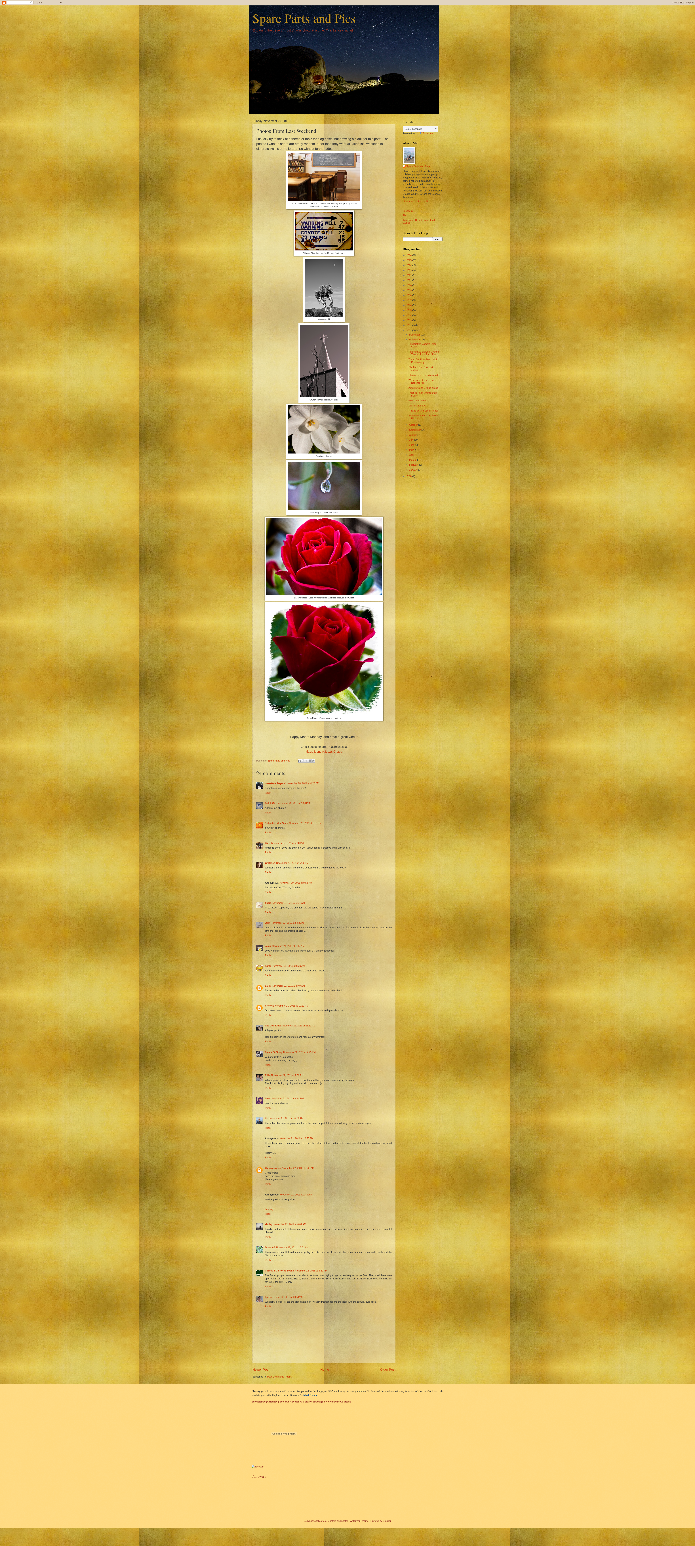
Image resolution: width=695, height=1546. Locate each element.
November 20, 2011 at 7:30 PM (292, 863)
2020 (409, 285)
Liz (266, 1118)
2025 (409, 260)
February (414, 464)
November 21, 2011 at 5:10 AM (288, 946)
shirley (269, 1224)
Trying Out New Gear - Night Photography (423, 361)
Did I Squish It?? (417, 405)
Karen (268, 966)
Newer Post (260, 1369)
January (413, 470)
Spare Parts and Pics (304, 17)
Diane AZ (270, 1247)
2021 (409, 280)
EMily (268, 985)
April (412, 455)
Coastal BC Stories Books (279, 1270)
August (413, 435)
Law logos (270, 1209)
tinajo (268, 903)
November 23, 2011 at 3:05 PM (285, 1297)
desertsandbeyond (275, 783)
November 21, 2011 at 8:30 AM (289, 966)
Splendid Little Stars (276, 823)
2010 (409, 476)
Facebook (408, 211)
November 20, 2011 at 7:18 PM (287, 843)
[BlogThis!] (303, 761)
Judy (267, 922)
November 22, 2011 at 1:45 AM (298, 1168)
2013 (409, 320)
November (415, 339)
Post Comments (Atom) (279, 1376)
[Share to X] (306, 761)
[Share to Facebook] (310, 761)
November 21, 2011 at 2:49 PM (299, 1052)
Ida (266, 1297)
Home (324, 1369)
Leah (267, 1098)
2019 (409, 290)
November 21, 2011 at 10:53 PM (296, 1138)
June (412, 445)
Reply (268, 792)
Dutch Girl (270, 803)
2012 (409, 325)
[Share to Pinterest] (313, 761)
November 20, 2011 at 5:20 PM (293, 803)
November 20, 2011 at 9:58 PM (296, 882)
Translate (428, 133)
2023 (409, 270)
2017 (409, 300)
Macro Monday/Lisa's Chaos (324, 751)
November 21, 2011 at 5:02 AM (287, 922)
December (415, 334)
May (411, 449)
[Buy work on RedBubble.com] (258, 1466)
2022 (409, 275)
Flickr (405, 215)
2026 (409, 255)
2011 (409, 330)
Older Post (387, 1369)
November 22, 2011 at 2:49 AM (296, 1194)
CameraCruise (273, 1168)
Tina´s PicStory (273, 1052)
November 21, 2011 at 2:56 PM (287, 1075)
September (415, 430)
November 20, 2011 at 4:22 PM (303, 783)
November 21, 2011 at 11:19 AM (298, 1025)
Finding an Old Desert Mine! (423, 410)
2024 (409, 265)
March (412, 460)
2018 (409, 295)
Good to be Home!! (418, 400)
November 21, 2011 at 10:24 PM (286, 1118)
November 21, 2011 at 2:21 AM (288, 903)
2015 (409, 310)
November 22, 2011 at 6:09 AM (290, 1224)
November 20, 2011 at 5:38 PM (305, 823)
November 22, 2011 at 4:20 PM (311, 1270)
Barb (267, 843)
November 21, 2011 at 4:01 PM (287, 1098)
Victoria (269, 1005)
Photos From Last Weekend (423, 375)
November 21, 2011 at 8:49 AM (288, 985)
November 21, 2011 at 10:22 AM (291, 1005)
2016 (409, 305)
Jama (268, 946)
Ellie (267, 1075)
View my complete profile (416, 201)
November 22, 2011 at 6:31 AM (292, 1247)
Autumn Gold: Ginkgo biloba (423, 388)
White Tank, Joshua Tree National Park (421, 381)
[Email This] (299, 761)
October (413, 424)
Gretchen (270, 863)
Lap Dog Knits (273, 1025)
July (411, 439)
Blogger (387, 1521)
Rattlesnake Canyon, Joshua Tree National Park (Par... (423, 353)
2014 (409, 315)
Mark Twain (310, 1395)
